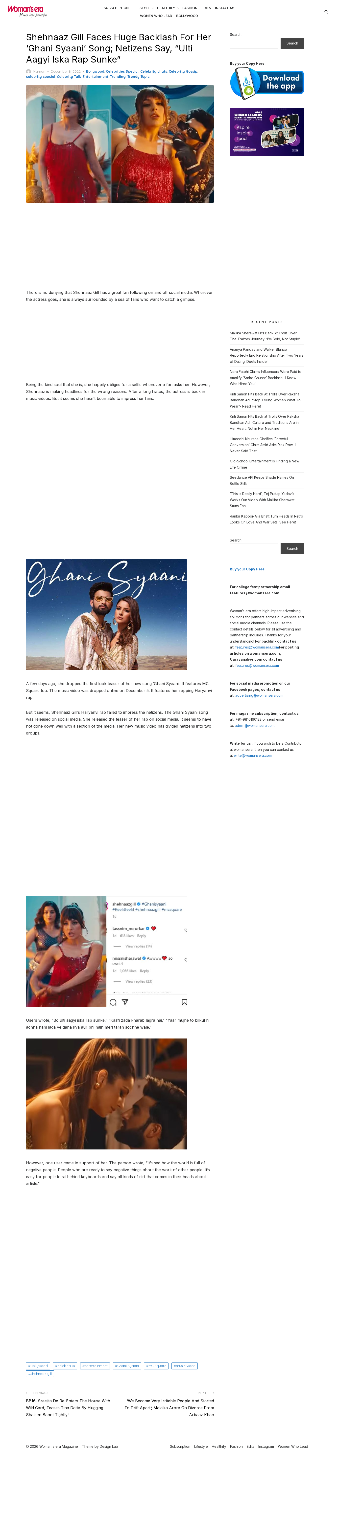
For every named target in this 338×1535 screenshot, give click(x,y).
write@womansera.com (253, 755)
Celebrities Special (122, 71)
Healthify (166, 8)
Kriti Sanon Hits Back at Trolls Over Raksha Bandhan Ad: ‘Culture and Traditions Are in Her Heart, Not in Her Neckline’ (264, 422)
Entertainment (95, 76)
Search (235, 34)
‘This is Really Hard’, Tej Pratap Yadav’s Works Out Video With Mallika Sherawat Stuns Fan (262, 500)
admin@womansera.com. (255, 725)
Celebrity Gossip (183, 71)
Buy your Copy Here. (248, 63)
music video (185, 1365)
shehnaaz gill (41, 1373)
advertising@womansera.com (259, 695)
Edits (206, 8)
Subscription (116, 8)
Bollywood (187, 16)
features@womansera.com (257, 647)
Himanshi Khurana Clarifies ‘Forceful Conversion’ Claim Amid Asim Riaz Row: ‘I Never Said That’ (263, 445)
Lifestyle (141, 8)
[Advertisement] (120, 246)
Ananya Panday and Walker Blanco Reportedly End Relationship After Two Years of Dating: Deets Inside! (266, 355)
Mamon (39, 71)
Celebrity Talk (69, 76)
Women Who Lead (156, 16)
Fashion (189, 8)
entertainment (96, 1365)
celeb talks (66, 1365)
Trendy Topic (138, 76)
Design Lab (109, 1446)
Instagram (225, 8)
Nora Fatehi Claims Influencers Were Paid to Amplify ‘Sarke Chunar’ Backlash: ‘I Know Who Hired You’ (265, 377)
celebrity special (40, 76)
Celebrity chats (153, 71)
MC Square (157, 1365)
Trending (118, 76)
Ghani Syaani (128, 1365)
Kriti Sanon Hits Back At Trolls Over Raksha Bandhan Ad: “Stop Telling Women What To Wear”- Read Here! (265, 400)
